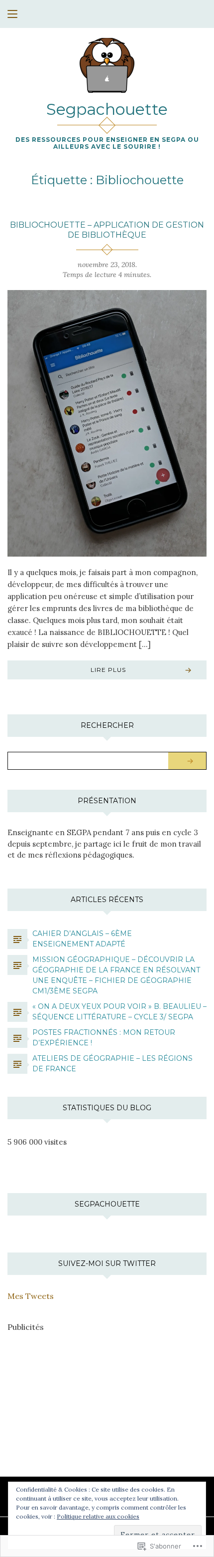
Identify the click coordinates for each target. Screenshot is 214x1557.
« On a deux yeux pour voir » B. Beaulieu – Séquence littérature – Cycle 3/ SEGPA (119, 1011)
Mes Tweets (30, 1296)
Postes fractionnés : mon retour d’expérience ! (103, 1037)
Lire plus (108, 669)
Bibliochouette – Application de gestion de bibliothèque (107, 230)
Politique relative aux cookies (98, 1516)
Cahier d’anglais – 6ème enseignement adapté (82, 938)
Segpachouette (107, 109)
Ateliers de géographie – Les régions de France (112, 1063)
